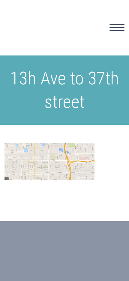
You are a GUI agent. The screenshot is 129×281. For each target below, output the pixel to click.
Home (63, 35)
